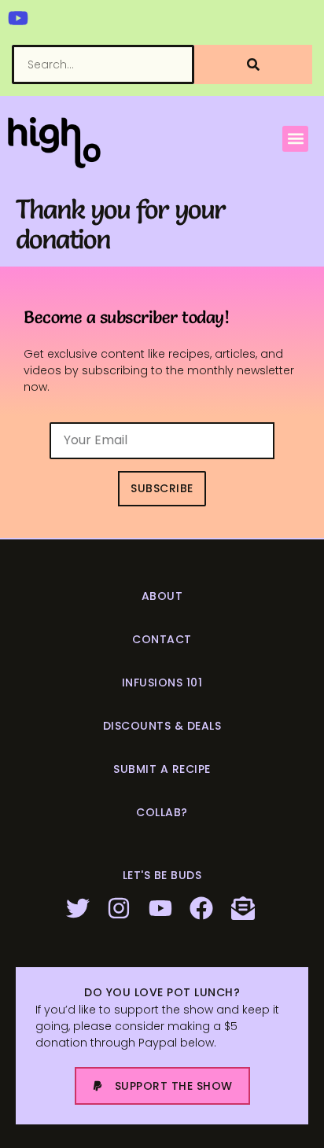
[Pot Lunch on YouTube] (18, 18)
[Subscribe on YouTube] (162, 908)
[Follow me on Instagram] (121, 908)
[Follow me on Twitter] (80, 908)
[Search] (253, 64)
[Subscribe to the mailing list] (245, 908)
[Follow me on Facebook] (203, 908)
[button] (295, 139)
